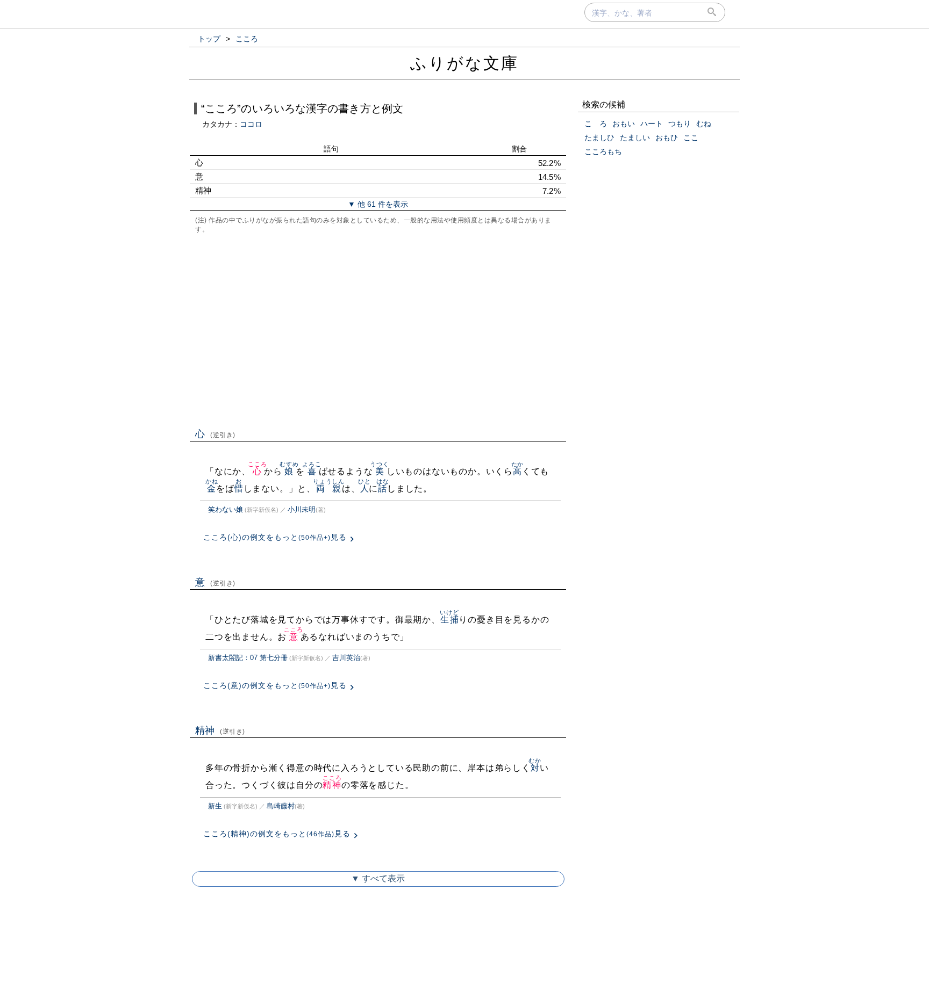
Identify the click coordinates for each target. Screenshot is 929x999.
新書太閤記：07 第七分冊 (248, 658)
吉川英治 (346, 658)
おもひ (666, 137)
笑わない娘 (225, 509)
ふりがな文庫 (464, 63)
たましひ (599, 137)
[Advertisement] (378, 330)
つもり (679, 123)
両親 (329, 488)
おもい (623, 123)
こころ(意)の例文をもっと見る (275, 685)
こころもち (603, 151)
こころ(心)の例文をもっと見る (275, 537)
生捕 (449, 619)
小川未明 (302, 509)
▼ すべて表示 (378, 878)
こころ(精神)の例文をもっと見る (277, 833)
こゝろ (595, 123)
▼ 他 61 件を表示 (378, 204)
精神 (220, 730)
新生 (215, 806)
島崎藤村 (281, 806)
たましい (635, 137)
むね (703, 123)
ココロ (251, 124)
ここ (690, 137)
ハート (651, 123)
